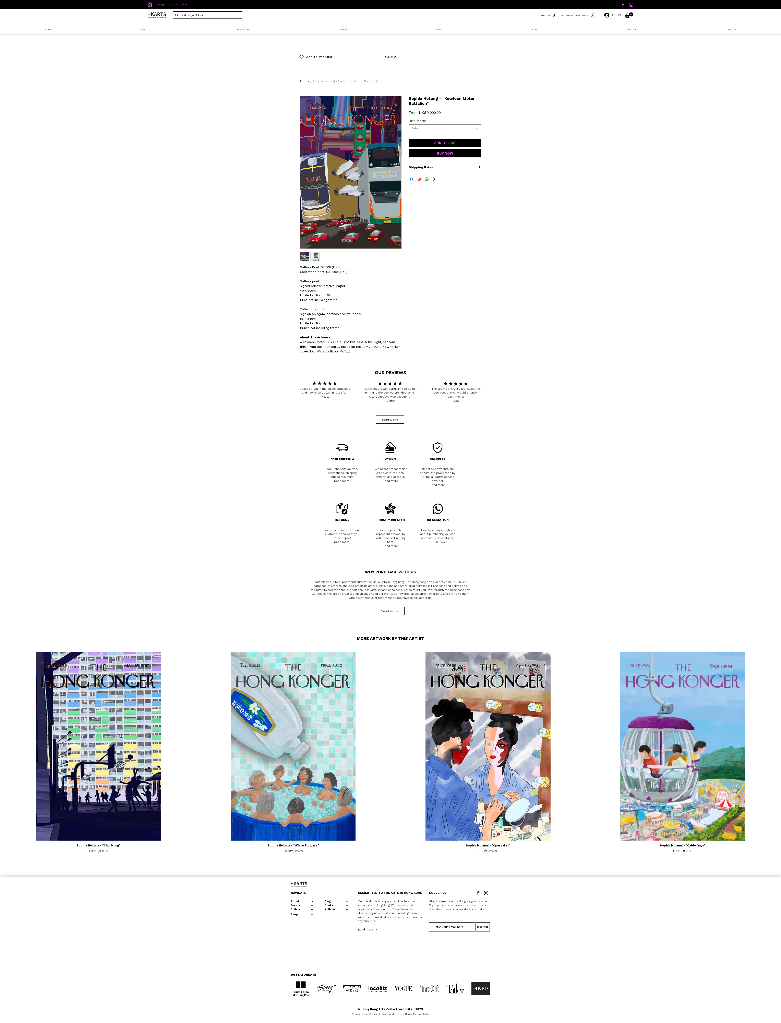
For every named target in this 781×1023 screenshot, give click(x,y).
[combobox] (445, 128)
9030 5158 (438, 541)
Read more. (342, 480)
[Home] (623, 5)
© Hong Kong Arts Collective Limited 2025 (390, 1009)
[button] (629, 15)
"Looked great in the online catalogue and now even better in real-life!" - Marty (324, 392)
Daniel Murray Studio (417, 1014)
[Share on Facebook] (411, 179)
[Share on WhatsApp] (426, 179)
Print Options (419, 120)
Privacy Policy (359, 1014)
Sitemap (373, 1014)
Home (304, 81)
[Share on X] (434, 179)
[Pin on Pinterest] (419, 179)
